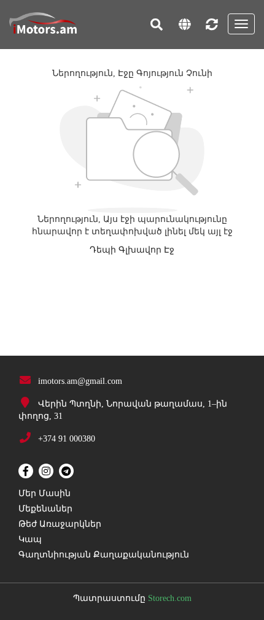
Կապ (30, 539)
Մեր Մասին (44, 493)
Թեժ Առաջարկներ (59, 524)
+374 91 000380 (66, 438)
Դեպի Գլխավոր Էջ (132, 250)
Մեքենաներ (45, 508)
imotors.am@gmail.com (80, 381)
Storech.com (170, 598)
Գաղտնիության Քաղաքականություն (103, 554)
